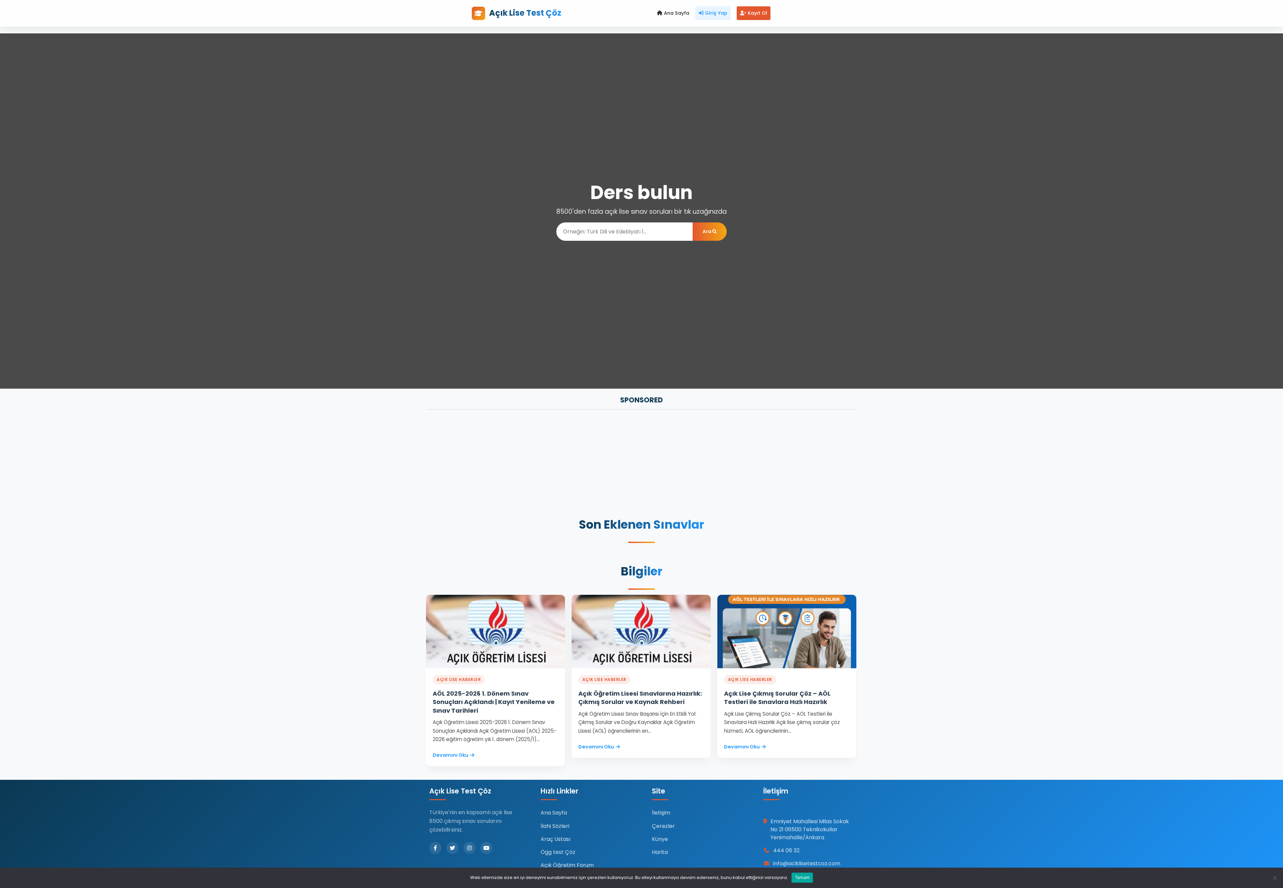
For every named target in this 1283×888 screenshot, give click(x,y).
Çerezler (663, 826)
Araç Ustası (555, 839)
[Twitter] (452, 848)
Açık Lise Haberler (459, 679)
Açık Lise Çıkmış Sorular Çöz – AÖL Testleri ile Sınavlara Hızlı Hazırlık (777, 697)
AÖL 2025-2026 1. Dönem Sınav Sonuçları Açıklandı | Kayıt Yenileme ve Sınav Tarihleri (494, 701)
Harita (660, 852)
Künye (660, 839)
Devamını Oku (450, 755)
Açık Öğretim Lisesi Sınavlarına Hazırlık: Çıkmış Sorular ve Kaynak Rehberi (640, 697)
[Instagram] (469, 848)
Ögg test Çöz (558, 852)
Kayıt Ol (757, 13)
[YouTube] (486, 848)
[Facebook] (435, 848)
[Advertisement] (626, 464)
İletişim (661, 813)
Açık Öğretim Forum (567, 865)
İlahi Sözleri (555, 826)
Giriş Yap (716, 13)
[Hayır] (1274, 877)
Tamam (802, 877)
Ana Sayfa (676, 13)
